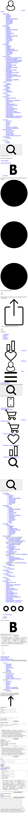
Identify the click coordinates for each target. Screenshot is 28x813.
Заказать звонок (7, 409)
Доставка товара (10, 133)
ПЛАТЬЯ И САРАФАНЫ (12, 35)
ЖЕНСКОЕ (6, 26)
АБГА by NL (9, 106)
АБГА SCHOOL (9, 115)
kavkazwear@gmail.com (6, 162)
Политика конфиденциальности (13, 135)
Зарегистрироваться (5, 768)
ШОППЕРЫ (9, 71)
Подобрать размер (10, 130)
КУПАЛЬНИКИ (10, 33)
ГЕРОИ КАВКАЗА (10, 104)
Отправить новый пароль (19, 797)
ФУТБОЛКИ (9, 23)
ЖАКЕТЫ (8, 30)
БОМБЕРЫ (8, 16)
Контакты (5, 339)
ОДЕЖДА (8, 15)
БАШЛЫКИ (9, 66)
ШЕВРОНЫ (9, 80)
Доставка (5, 335)
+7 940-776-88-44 (4, 160)
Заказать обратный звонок (7, 659)
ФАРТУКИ (8, 63)
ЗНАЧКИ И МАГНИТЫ (11, 74)
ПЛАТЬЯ (8, 34)
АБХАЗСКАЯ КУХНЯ (11, 111)
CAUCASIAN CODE (11, 97)
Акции (7, 125)
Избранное (23, 360)
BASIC (7, 99)
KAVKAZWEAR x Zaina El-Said (13, 117)
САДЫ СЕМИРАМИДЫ (11, 108)
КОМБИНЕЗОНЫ (10, 49)
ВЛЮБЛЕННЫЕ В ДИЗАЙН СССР (14, 116)
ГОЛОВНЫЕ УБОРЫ (11, 65)
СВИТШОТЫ (9, 21)
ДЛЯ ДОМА (9, 73)
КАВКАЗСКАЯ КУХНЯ (12, 105)
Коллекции (5, 96)
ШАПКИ (8, 68)
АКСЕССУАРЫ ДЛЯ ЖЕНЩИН (13, 57)
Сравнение (23, 350)
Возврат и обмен (10, 134)
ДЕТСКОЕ (5, 44)
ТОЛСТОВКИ (9, 22)
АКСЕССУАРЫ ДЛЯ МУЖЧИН (13, 61)
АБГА (4, 82)
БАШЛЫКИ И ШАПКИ (11, 59)
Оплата (5, 336)
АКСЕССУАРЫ (7, 56)
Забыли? (2, 764)
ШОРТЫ (8, 88)
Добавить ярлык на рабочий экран (19, 660)
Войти (22, 371)
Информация (6, 136)
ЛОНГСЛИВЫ (9, 20)
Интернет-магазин (7, 129)
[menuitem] (15, 141)
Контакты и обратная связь (12, 128)
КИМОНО (8, 32)
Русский (8, 142)
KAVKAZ (8, 95)
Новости (8, 124)
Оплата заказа (9, 131)
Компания (5, 119)
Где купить (5, 337)
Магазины (8, 123)
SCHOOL (8, 83)
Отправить (16, 635)
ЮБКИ (7, 43)
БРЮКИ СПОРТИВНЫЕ (12, 18)
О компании (9, 121)
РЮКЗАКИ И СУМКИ (11, 69)
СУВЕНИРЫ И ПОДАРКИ (12, 72)
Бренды (5, 93)
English (7, 141)
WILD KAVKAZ (10, 107)
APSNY (8, 102)
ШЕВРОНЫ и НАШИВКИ (12, 79)
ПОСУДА (8, 78)
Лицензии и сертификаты (12, 127)
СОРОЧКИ (8, 38)
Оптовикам (8, 138)
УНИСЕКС (6, 89)
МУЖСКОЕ (6, 13)
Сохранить (16, 721)
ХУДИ (7, 24)
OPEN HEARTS (9, 110)
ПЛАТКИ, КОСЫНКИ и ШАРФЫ (14, 60)
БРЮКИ (8, 17)
